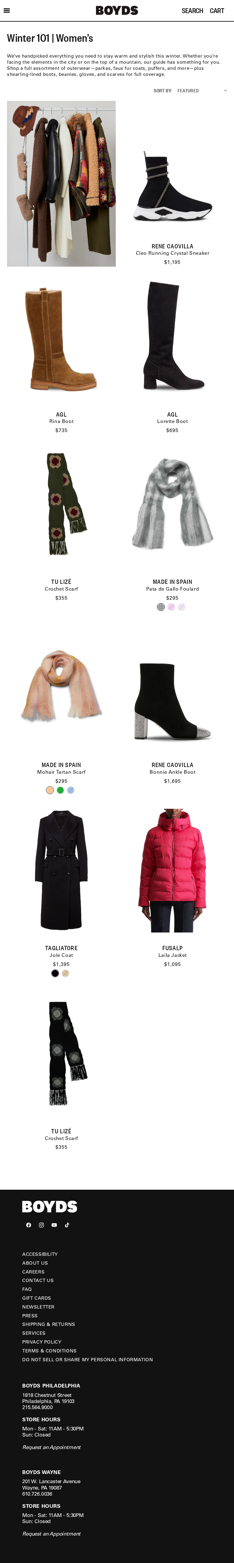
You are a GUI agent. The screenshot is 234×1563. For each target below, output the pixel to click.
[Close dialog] (223, 716)
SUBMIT (174, 796)
